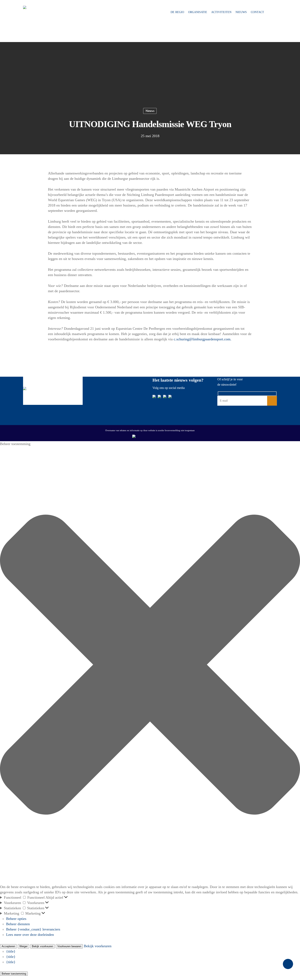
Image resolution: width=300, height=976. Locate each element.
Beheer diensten (18, 924)
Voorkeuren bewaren (69, 946)
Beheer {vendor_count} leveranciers (33, 929)
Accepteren (8, 946)
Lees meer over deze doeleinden (30, 935)
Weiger (23, 946)
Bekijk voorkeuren (42, 946)
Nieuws (241, 12)
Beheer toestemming (14, 973)
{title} (11, 951)
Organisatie (197, 12)
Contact (257, 12)
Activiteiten (221, 12)
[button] (150, 665)
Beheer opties (16, 919)
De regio (177, 12)
